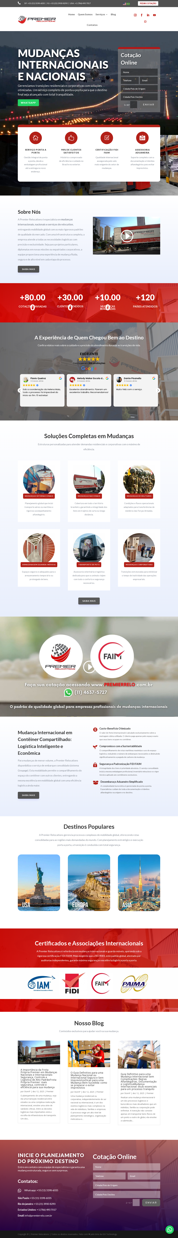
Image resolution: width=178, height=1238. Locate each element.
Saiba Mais (28, 269)
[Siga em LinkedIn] (148, 15)
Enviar (151, 1202)
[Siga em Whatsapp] (145, 21)
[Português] (128, 3)
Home (71, 14)
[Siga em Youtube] (154, 15)
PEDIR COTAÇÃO (148, 3)
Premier (49, 1091)
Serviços (100, 14)
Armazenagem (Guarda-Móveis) (39, 565)
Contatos (92, 24)
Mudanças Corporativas (139, 565)
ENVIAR (148, 104)
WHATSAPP (28, 102)
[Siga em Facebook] (141, 15)
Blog (113, 14)
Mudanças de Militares (139, 496)
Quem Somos (85, 14)
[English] (125, 3)
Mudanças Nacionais (89, 496)
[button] (158, 390)
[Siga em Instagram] (135, 15)
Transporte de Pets (89, 565)
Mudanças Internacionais (39, 496)
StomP (27, 1091)
